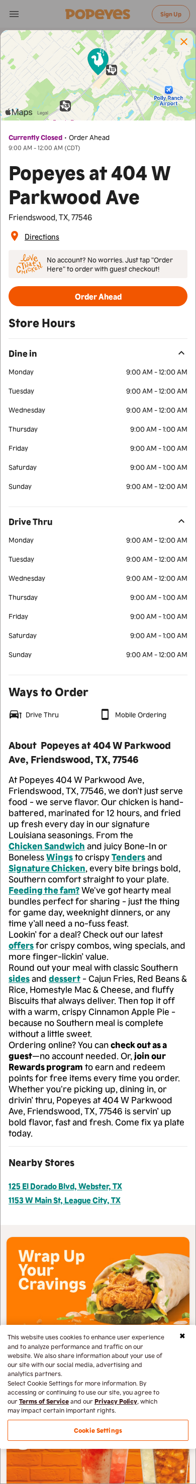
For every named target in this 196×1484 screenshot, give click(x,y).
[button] (184, 42)
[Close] (182, 1336)
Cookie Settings (98, 1430)
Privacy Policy (115, 1401)
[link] (42, 235)
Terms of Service (44, 1401)
